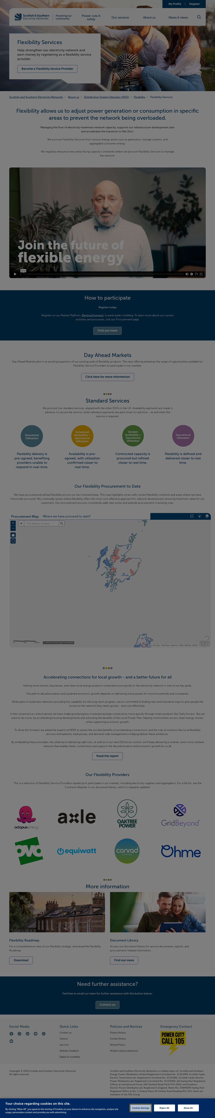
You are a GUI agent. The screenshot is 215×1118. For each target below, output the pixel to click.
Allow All (188, 1108)
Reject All (164, 1108)
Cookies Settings (140, 1108)
